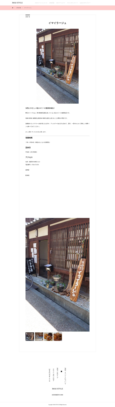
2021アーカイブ (60, 3)
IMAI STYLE (17, 3)
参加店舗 (51, 3)
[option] (57, 236)
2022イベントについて (41, 3)
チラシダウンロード (72, 3)
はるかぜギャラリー (85, 3)
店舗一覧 (28, 16)
